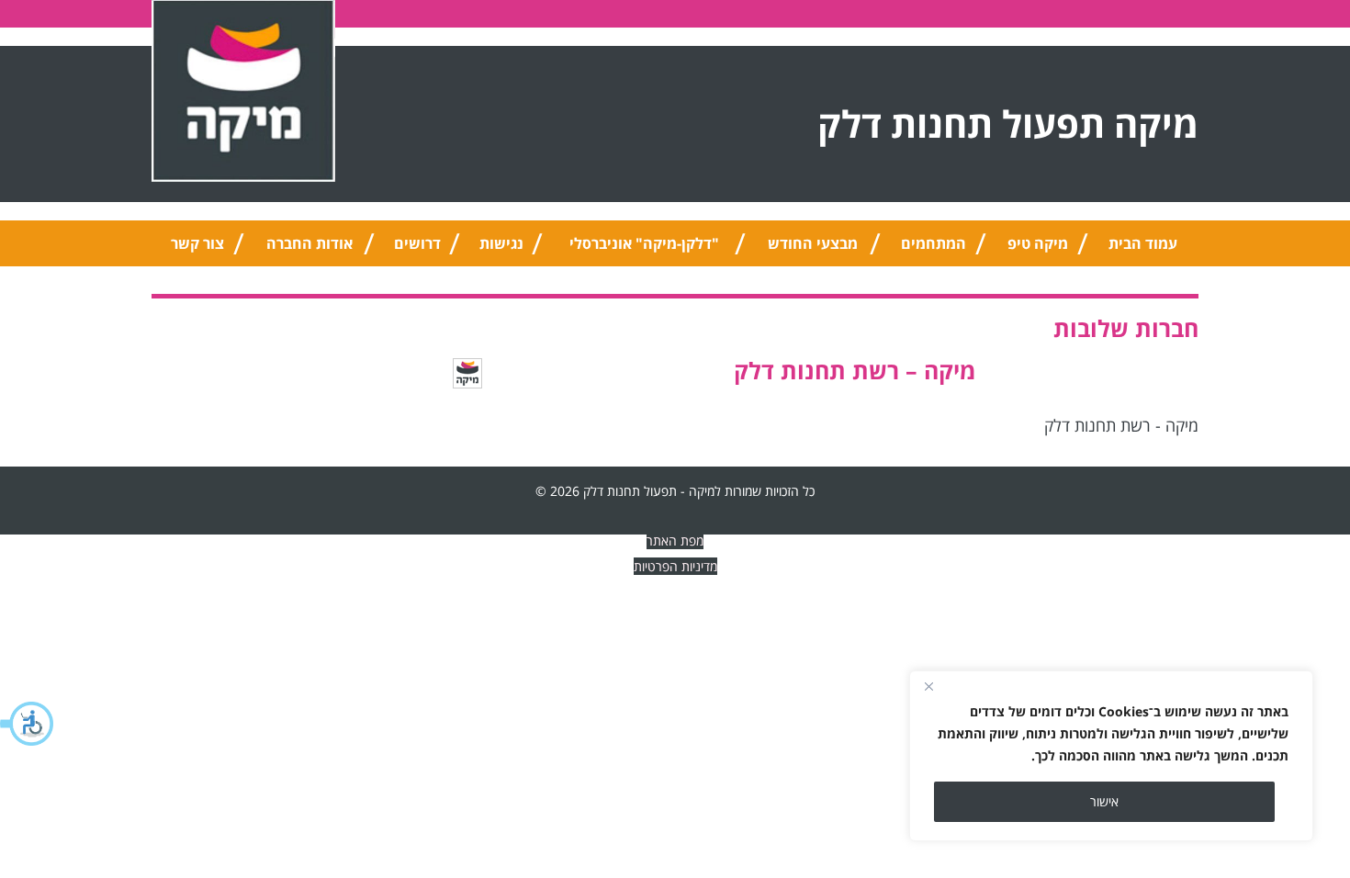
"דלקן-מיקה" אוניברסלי (644, 243)
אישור (1104, 801)
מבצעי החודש (813, 243)
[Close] (928, 686)
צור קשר (197, 243)
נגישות (501, 243)
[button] (27, 724)
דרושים (417, 243)
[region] (1111, 755)
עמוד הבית (1142, 243)
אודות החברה (309, 243)
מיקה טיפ (1037, 243)
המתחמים (933, 243)
